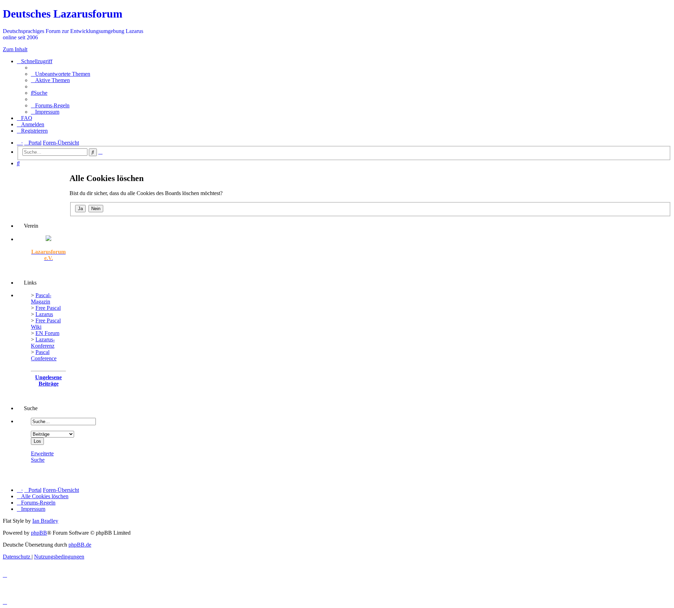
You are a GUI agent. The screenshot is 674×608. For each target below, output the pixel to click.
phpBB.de (79, 545)
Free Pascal (48, 308)
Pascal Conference (44, 355)
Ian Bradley (45, 521)
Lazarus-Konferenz (43, 342)
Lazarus (44, 314)
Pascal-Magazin (41, 298)
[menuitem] (60, 74)
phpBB (39, 533)
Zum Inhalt (15, 49)
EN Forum (47, 333)
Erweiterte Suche (42, 456)
